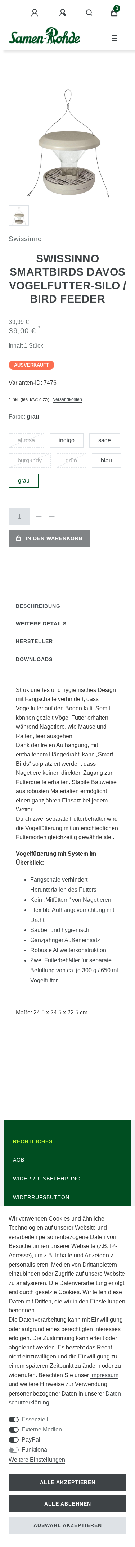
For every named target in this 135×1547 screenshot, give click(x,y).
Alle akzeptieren (67, 1482)
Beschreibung (38, 606)
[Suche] (89, 13)
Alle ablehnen (67, 1504)
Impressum (104, 1375)
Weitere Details (41, 624)
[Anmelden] (35, 13)
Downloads (34, 659)
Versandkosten (67, 399)
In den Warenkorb (54, 538)
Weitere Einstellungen (37, 1460)
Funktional (35, 1450)
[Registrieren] (63, 13)
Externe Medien (42, 1429)
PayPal (31, 1440)
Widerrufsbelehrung (47, 1178)
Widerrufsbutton (41, 1197)
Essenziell (35, 1419)
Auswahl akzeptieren (67, 1525)
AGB (18, 1160)
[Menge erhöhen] (38, 516)
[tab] (38, 606)
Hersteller (34, 641)
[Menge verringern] (51, 516)
